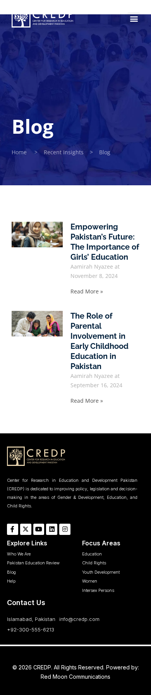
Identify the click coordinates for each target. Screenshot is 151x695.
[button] (133, 18)
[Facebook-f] (12, 529)
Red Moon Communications (75, 676)
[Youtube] (39, 529)
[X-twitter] (25, 529)
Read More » (86, 291)
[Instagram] (64, 529)
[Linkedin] (51, 529)
